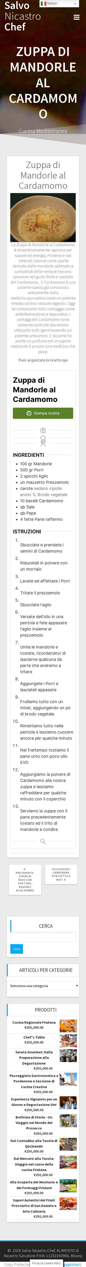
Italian (51, 3)
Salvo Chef (22, 16)
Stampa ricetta (46, 413)
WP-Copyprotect (67, 1264)
